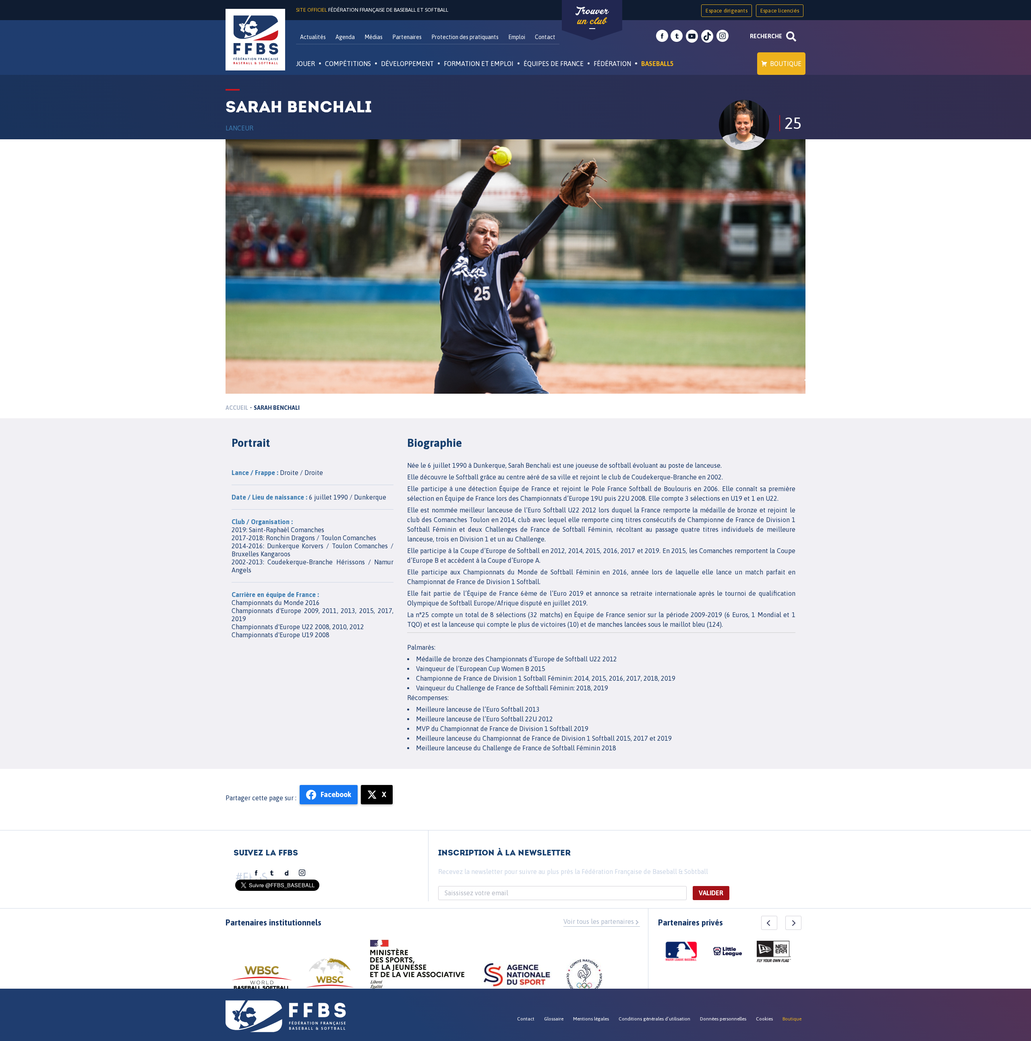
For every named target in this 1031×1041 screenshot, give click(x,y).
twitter (677, 36)
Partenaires (407, 37)
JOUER (305, 63)
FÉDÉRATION (612, 63)
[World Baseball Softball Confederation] (262, 981)
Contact (545, 37)
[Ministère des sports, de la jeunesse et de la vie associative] (417, 967)
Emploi (516, 37)
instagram (722, 36)
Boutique (785, 63)
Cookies (764, 1019)
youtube (692, 36)
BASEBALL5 (657, 63)
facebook (662, 36)
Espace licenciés (779, 11)
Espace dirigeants (726, 11)
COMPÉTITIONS (348, 63)
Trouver (592, 16)
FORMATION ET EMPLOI (478, 63)
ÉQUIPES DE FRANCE (554, 63)
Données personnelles (723, 1019)
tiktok (707, 36)
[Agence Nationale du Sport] (517, 975)
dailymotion (287, 873)
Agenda (345, 37)
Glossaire (553, 1019)
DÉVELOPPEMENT (407, 63)
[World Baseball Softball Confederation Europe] (330, 977)
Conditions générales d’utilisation (654, 1019)
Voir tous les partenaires (598, 921)
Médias (373, 37)
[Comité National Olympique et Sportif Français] (584, 978)
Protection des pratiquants (465, 37)
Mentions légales (591, 1019)
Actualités (313, 37)
